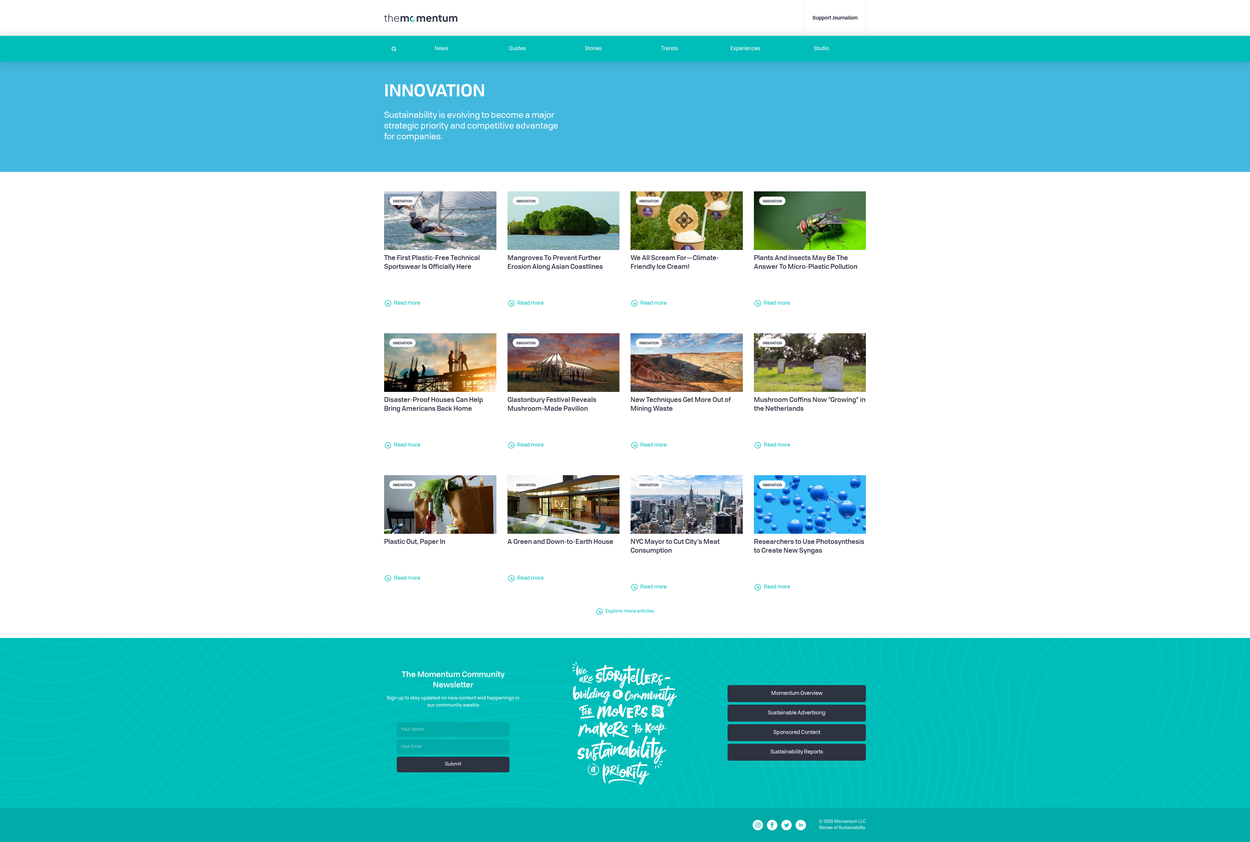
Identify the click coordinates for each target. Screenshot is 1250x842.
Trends (669, 48)
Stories (593, 48)
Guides (517, 48)
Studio (821, 48)
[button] (441, 49)
